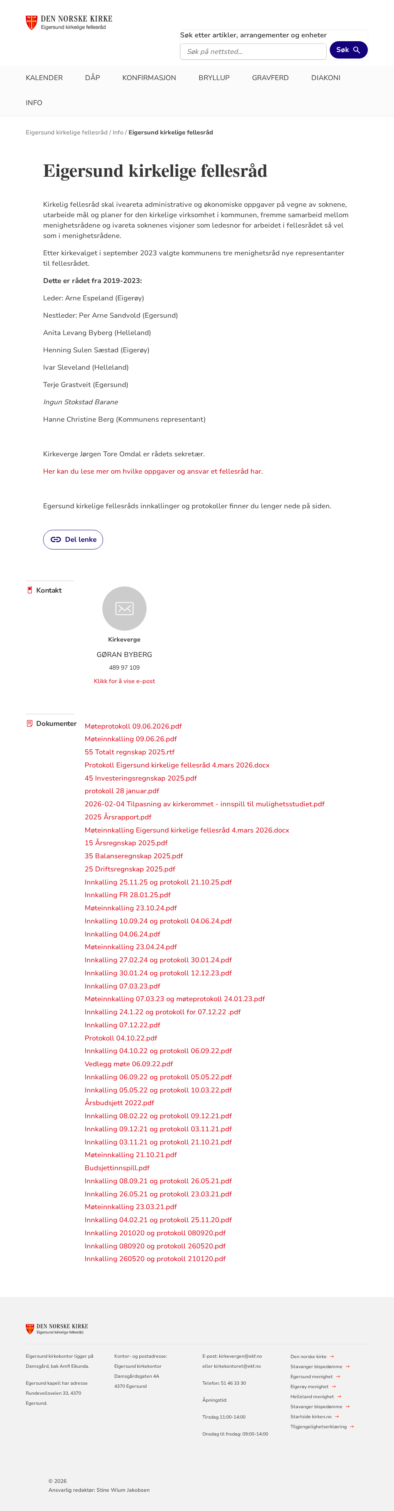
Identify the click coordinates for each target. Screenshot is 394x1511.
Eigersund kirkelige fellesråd (67, 132)
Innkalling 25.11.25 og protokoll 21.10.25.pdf (158, 882)
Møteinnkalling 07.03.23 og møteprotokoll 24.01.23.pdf (175, 998)
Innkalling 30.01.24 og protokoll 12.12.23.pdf (158, 973)
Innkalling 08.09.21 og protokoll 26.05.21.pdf (158, 1181)
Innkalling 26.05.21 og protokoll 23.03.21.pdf (158, 1194)
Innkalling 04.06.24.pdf (122, 934)
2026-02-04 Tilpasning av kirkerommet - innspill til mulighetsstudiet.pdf (205, 804)
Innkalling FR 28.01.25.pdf (128, 895)
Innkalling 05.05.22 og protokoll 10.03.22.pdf (158, 1090)
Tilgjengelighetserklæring (318, 1427)
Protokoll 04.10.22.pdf (121, 1038)
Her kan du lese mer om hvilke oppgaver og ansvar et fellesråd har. (153, 471)
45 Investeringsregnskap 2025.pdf (141, 778)
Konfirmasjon (149, 77)
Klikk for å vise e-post (124, 681)
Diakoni (326, 77)
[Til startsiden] (85, 22)
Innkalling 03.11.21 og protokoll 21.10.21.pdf (158, 1142)
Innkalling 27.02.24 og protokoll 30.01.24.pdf (158, 960)
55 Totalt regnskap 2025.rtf (130, 752)
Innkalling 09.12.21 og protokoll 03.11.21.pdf (158, 1129)
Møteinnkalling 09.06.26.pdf (131, 739)
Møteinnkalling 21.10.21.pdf (131, 1154)
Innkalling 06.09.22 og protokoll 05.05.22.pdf (158, 1077)
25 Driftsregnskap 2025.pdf (130, 869)
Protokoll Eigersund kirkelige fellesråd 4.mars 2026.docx (177, 765)
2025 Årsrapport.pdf (118, 817)
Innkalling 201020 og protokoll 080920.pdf (155, 1233)
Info (34, 102)
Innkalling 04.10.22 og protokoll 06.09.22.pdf (158, 1050)
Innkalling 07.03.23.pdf (122, 986)
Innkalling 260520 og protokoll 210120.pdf (155, 1258)
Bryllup (214, 77)
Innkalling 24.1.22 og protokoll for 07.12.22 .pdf (163, 1012)
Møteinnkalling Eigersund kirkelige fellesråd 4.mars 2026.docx (187, 830)
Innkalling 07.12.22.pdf (122, 1025)
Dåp (92, 77)
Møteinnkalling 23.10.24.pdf (131, 908)
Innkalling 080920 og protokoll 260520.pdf (155, 1246)
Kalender (44, 77)
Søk (342, 49)
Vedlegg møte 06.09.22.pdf (129, 1064)
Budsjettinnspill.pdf (117, 1168)
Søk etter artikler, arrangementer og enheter (253, 35)
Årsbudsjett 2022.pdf (119, 1102)
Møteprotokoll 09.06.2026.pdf (133, 726)
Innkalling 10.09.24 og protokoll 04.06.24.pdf (158, 921)
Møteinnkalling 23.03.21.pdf (131, 1206)
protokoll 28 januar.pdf (122, 791)
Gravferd (270, 77)
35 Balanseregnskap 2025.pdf (134, 856)
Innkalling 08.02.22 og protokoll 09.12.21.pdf (158, 1116)
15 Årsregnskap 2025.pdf (126, 843)
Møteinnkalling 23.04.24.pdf (131, 946)
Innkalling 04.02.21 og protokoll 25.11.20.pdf (158, 1220)
